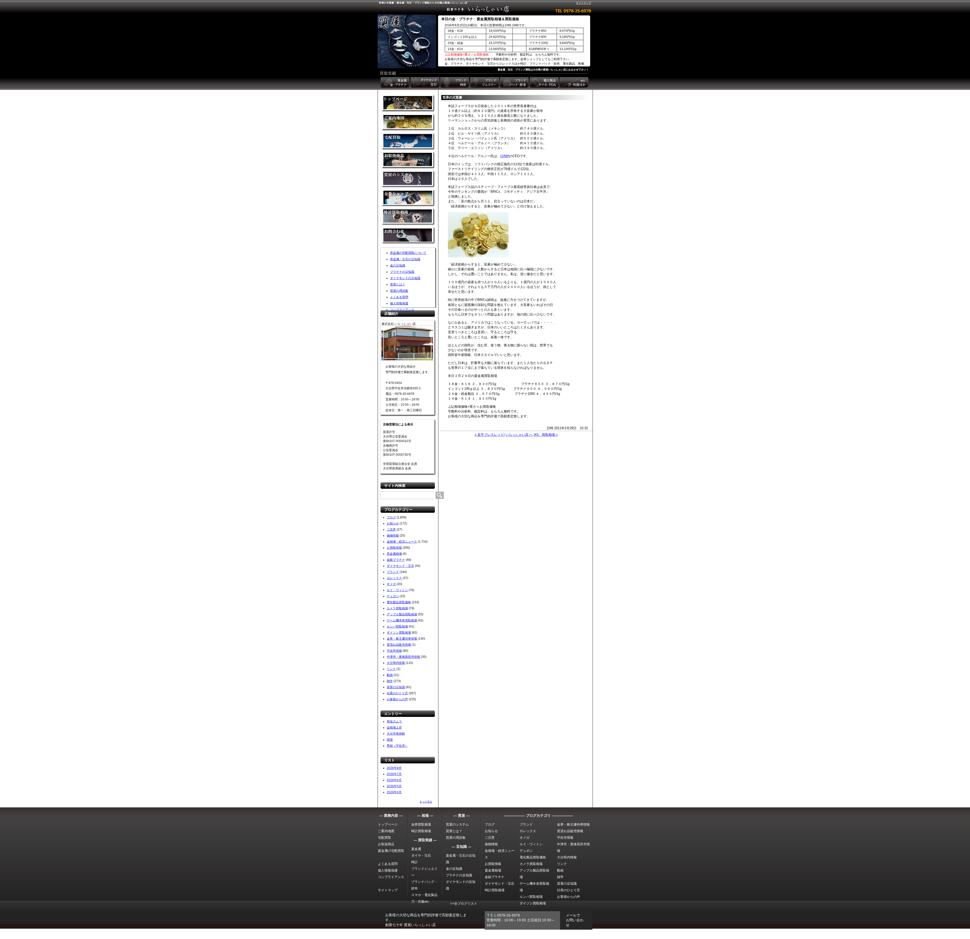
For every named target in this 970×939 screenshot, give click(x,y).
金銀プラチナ (396, 560)
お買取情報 (394, 547)
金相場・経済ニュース (402, 541)
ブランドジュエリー (485, 82)
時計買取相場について (408, 217)
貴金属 (416, 849)
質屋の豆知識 (396, 687)
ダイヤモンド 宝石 (425, 82)
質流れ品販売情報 (399, 644)
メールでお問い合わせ (575, 920)
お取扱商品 (386, 844)
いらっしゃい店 (410, 935)
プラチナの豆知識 (402, 272)
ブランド (393, 572)
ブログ (391, 517)
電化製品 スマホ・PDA (545, 82)
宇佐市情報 (394, 651)
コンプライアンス (402, 309)
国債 (390, 739)
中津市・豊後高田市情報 (403, 657)
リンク (391, 669)
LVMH (504, 156)
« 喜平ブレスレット (489, 435)
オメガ (391, 584)
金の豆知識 (397, 265)
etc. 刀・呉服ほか (574, 82)
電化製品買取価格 (399, 602)
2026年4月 (394, 792)
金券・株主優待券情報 (402, 638)
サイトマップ (583, 3)
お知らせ (393, 523)
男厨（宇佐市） (397, 746)
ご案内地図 (386, 831)
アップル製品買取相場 (402, 614)
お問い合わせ (408, 236)
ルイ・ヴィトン (397, 590)
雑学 (390, 681)
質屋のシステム (408, 179)
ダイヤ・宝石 (421, 855)
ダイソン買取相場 (399, 632)
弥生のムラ (394, 721)
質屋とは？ (397, 284)
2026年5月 (394, 786)
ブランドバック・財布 (515, 82)
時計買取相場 (421, 831)
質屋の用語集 (399, 291)
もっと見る (426, 801)
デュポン (393, 596)
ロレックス (394, 578)
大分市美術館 (396, 733)
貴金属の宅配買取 (391, 851)
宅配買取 (408, 141)
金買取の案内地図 (408, 122)
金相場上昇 (394, 727)
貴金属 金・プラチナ (395, 82)
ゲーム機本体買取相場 (402, 620)
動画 (390, 675)
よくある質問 (399, 297)
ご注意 (391, 529)
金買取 (408, 103)
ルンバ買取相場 (397, 626)
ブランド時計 (455, 82)
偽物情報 (393, 535)
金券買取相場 (421, 824)
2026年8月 (394, 768)
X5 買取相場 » (546, 435)
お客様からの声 (397, 699)
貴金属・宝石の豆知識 (405, 259)
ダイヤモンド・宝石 (400, 566)
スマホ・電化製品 (424, 895)
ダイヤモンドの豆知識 (405, 278)
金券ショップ (408, 198)
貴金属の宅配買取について (408, 253)
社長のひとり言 (397, 693)
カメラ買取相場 (397, 608)
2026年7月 (394, 774)
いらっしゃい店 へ (519, 435)
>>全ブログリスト (463, 903)
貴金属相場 (394, 554)
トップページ (388, 824)
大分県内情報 (396, 663)
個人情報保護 (399, 303)
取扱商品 (408, 160)
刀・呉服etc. (420, 901)
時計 (414, 862)
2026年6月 (394, 780)
